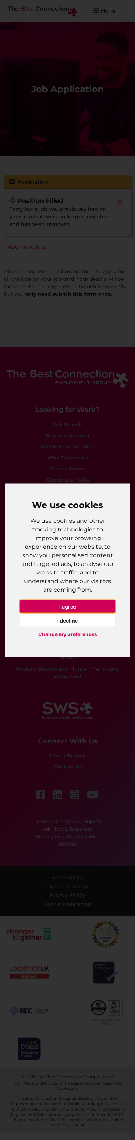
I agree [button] (67, 607)
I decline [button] (67, 620)
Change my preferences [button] (67, 634)
